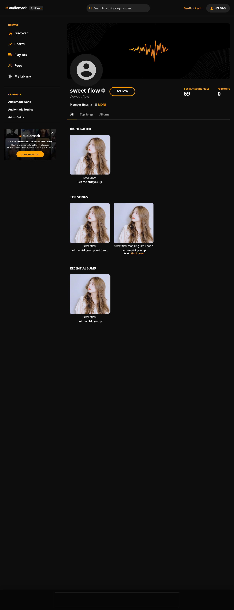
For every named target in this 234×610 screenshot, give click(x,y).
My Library (22, 76)
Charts (19, 44)
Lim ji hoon (137, 253)
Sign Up (188, 8)
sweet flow (89, 177)
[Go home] (15, 8)
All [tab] (72, 114)
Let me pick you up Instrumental (90, 250)
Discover (21, 33)
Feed (18, 65)
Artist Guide (16, 117)
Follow (122, 91)
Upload (220, 8)
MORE (102, 104)
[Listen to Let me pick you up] (90, 155)
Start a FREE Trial (30, 154)
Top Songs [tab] (86, 114)
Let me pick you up (90, 182)
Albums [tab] (104, 114)
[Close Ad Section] (52, 132)
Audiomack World (19, 102)
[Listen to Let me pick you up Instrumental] (90, 223)
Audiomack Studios (20, 109)
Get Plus (36, 8)
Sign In (198, 8)
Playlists (20, 55)
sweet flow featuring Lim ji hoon (133, 246)
